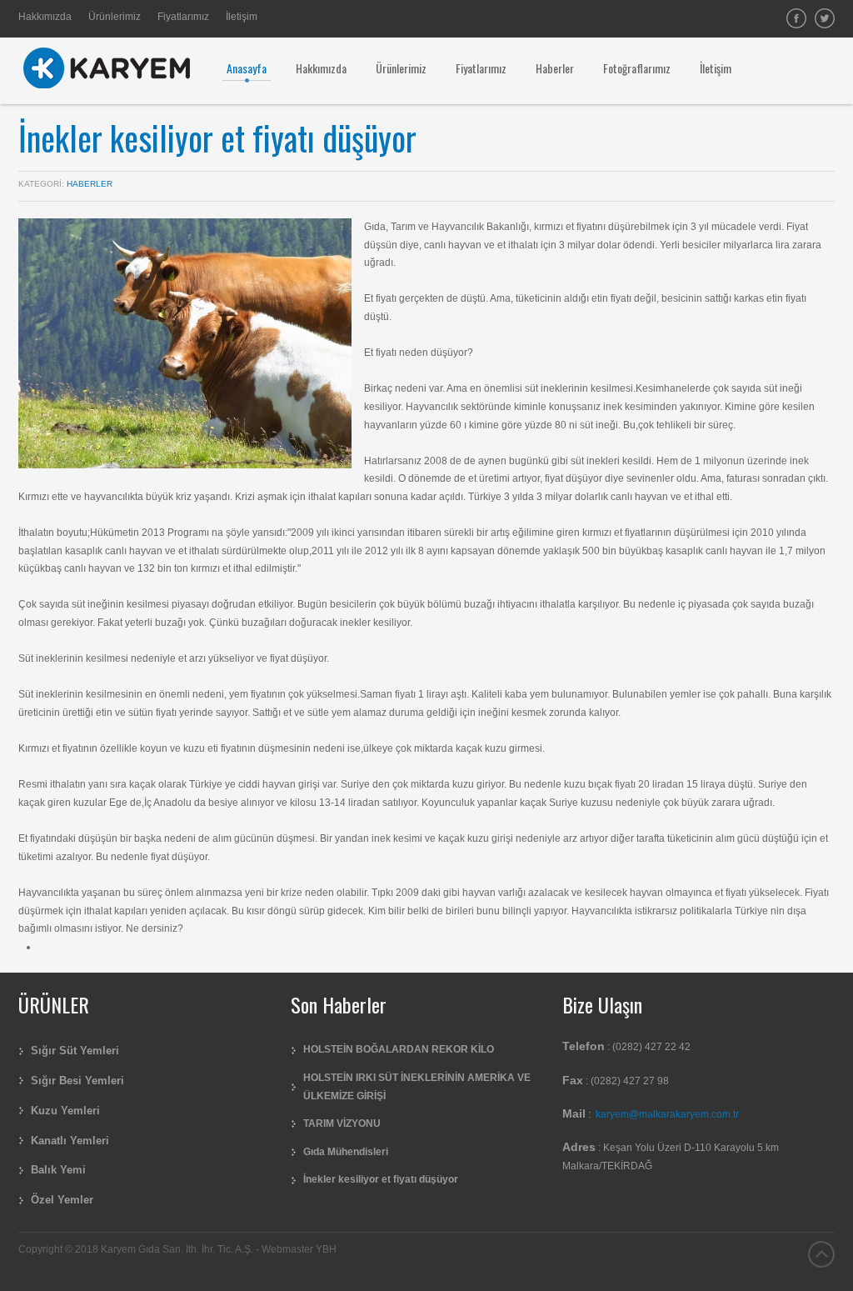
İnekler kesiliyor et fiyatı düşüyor (217, 138)
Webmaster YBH (299, 1249)
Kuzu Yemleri (65, 1110)
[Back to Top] (821, 1254)
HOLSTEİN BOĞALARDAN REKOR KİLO (398, 1049)
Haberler (89, 183)
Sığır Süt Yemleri (75, 1050)
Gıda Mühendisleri (345, 1152)
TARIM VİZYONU (342, 1123)
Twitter (825, 18)
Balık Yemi (58, 1169)
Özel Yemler (62, 1199)
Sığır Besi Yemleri (77, 1080)
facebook (796, 18)
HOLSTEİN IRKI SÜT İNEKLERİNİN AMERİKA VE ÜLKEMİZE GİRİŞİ (417, 1087)
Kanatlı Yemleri (70, 1140)
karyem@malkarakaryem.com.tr (667, 1114)
